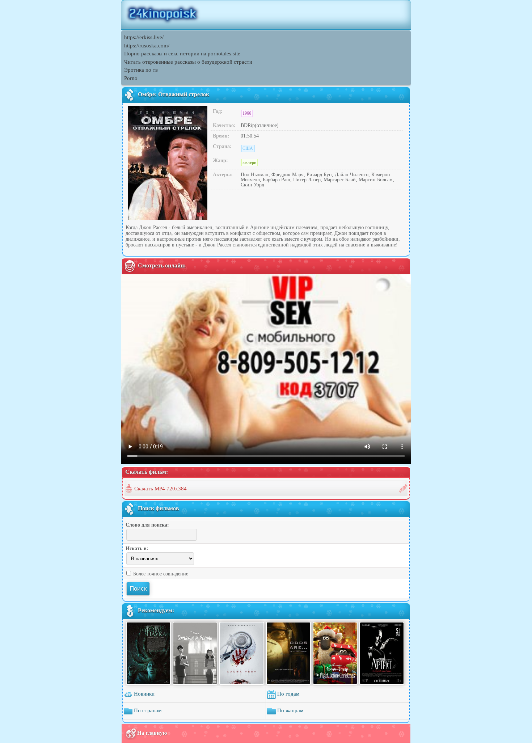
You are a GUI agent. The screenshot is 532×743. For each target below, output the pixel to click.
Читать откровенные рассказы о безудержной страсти (188, 62)
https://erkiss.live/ (144, 37)
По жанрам (290, 710)
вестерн (249, 162)
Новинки (143, 694)
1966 (246, 113)
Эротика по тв (141, 70)
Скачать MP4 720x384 (160, 488)
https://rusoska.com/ (146, 45)
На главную (152, 733)
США (247, 148)
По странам (147, 710)
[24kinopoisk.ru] (266, 14)
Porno (131, 78)
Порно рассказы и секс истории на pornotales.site (182, 53)
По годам (288, 694)
